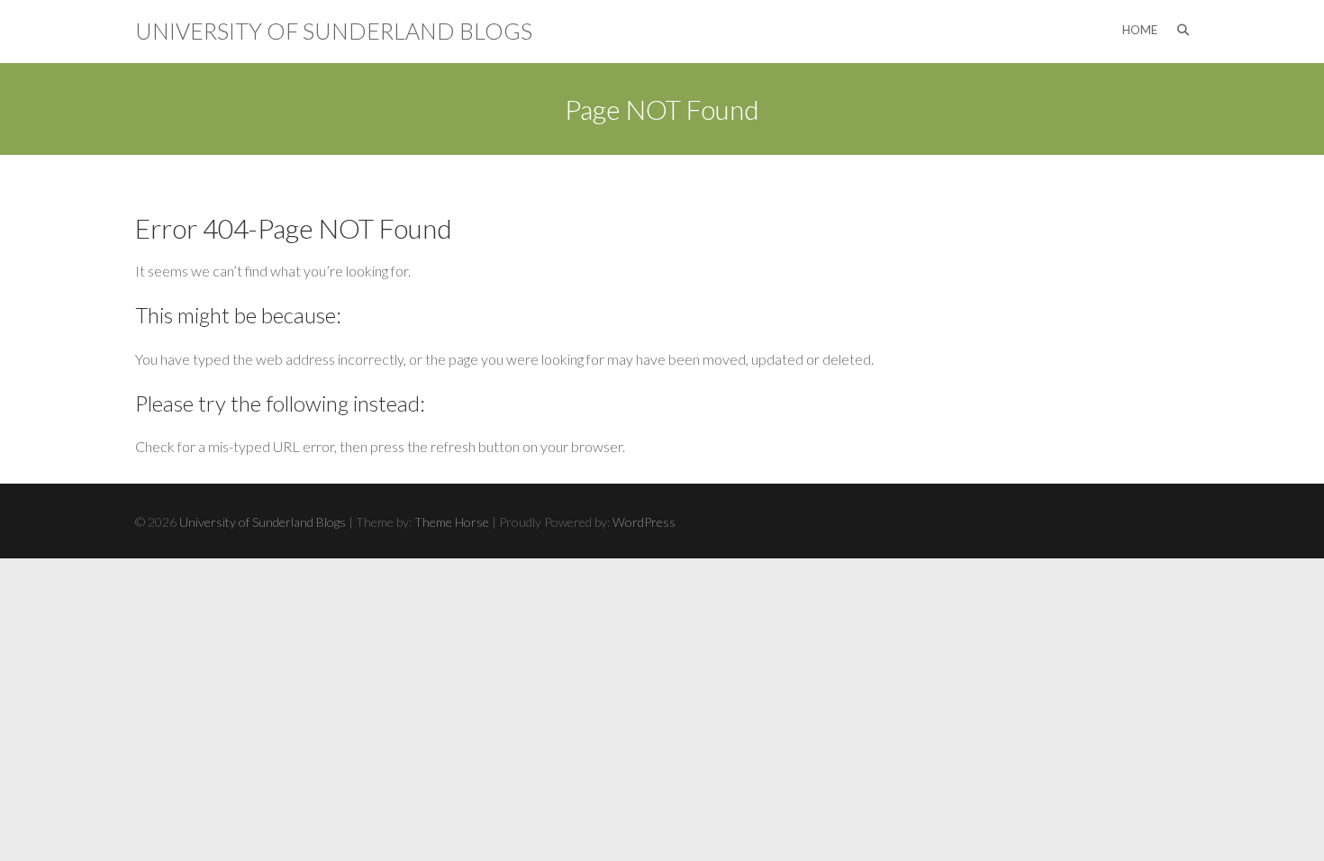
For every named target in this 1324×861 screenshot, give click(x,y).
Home (1139, 30)
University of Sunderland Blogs (333, 30)
